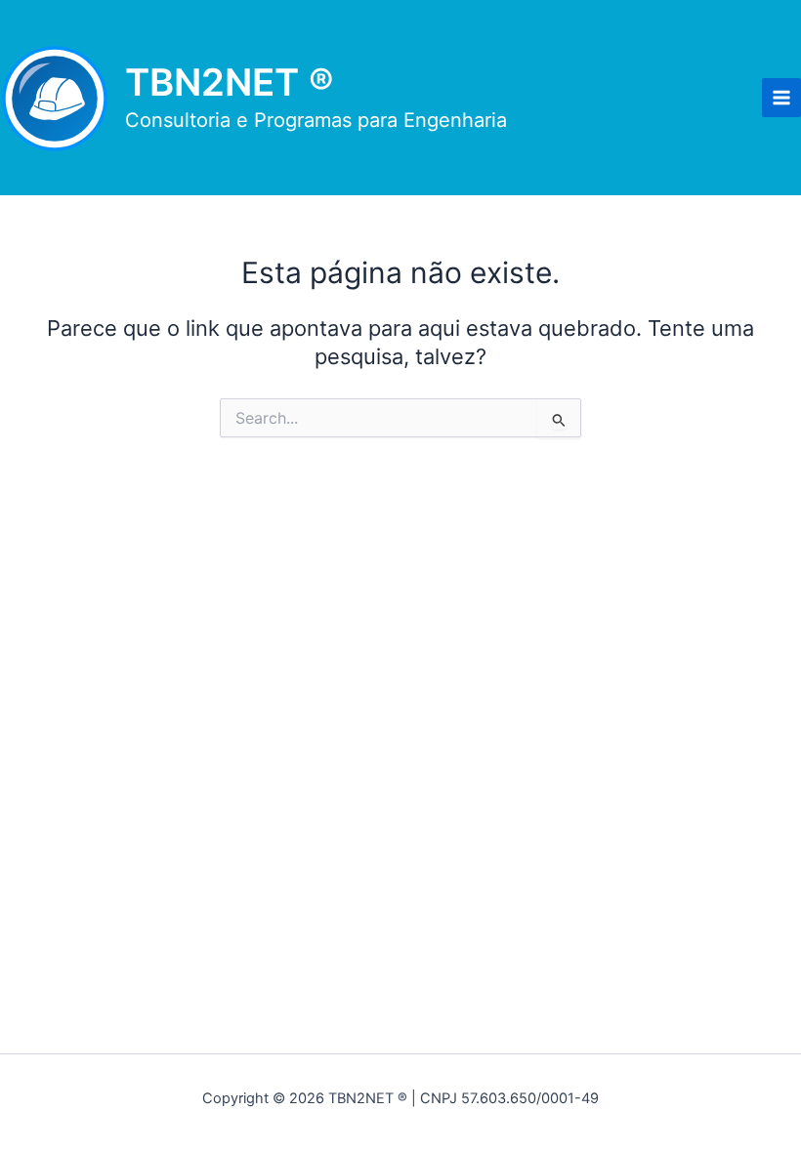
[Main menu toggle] (781, 97)
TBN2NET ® (229, 82)
